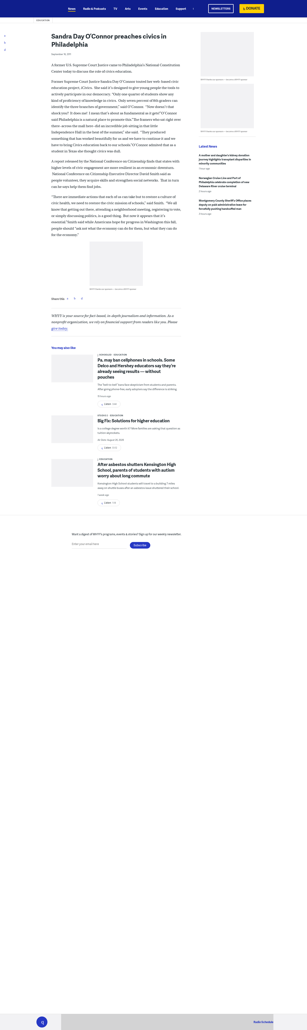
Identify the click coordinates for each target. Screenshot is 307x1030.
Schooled (105, 354)
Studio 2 (103, 415)
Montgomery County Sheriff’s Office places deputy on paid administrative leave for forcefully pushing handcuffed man (225, 205)
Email (81, 298)
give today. (59, 328)
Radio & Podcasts (94, 9)
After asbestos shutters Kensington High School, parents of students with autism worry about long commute (137, 470)
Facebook (67, 298)
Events (142, 9)
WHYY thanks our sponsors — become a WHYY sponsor (113, 289)
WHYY (47, 9)
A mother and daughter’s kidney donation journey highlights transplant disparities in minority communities (225, 159)
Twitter (74, 298)
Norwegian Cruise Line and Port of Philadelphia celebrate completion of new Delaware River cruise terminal (224, 182)
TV (115, 9)
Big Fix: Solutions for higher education (134, 421)
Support (181, 9)
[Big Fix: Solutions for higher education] (72, 431)
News (72, 9)
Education (161, 9)
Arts (128, 9)
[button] (41, 1022)
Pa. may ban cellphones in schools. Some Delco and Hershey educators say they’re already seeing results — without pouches (137, 368)
